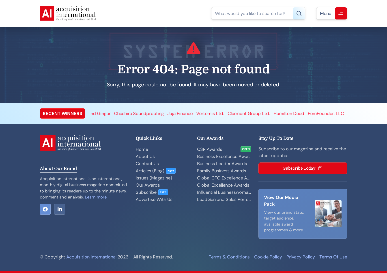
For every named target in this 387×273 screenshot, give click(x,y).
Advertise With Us (154, 199)
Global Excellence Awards (223, 185)
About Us (145, 156)
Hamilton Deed (257, 113)
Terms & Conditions (229, 257)
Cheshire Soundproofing (107, 113)
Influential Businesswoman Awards (224, 192)
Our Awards (148, 185)
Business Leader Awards (222, 163)
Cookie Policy (268, 257)
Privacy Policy (300, 257)
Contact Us (147, 163)
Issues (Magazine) (154, 178)
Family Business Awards (221, 171)
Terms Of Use (333, 257)
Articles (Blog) (150, 171)
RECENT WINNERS (62, 113)
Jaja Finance (148, 113)
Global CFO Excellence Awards (224, 178)
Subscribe (146, 192)
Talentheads (328, 113)
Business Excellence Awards (224, 156)
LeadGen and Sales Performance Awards (224, 199)
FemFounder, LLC (294, 113)
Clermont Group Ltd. (217, 113)
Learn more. (96, 197)
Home (142, 149)
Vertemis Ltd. (179, 113)
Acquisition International (91, 257)
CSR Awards (209, 149)
